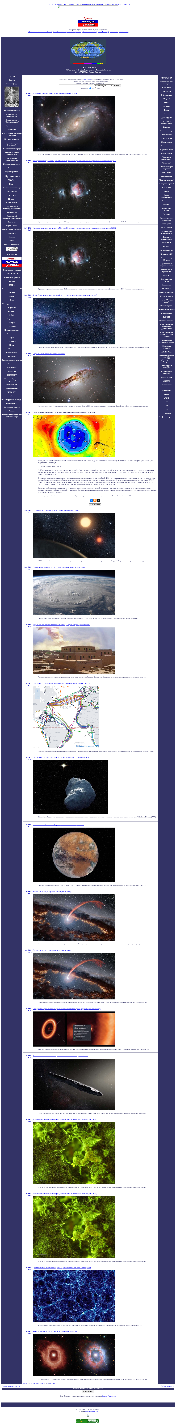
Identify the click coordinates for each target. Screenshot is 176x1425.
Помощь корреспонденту (11, 1386)
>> (57, 1383)
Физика (12, 237)
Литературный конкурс (166, 367)
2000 (166, 406)
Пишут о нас (12, 334)
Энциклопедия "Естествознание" (12, 121)
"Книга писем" (166, 172)
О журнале (12, 326)
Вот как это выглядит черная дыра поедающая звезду (52, 891)
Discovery (11, 199)
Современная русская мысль (166, 232)
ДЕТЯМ (166, 381)
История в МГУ (167, 254)
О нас (65, 4)
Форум (166, 394)
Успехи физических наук (12, 188)
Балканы (166, 106)
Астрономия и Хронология (166, 271)
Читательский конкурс (166, 372)
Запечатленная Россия (166, 280)
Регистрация (116, 4)
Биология (11, 222)
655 (38, 1383)
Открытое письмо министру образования (11, 208)
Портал (48, 4)
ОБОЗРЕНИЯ (166, 153)
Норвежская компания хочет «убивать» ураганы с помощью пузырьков (59, 567)
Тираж (11, 337)
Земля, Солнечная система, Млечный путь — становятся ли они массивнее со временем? (65, 295)
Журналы (11, 356)
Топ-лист (108, 4)
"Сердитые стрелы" (166, 184)
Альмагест (12, 168)
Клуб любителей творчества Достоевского (166, 326)
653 (32, 1383)
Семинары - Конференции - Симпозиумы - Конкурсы (88, 34)
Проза (166, 110)
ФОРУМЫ (166, 289)
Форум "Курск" (166, 306)
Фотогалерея (166, 201)
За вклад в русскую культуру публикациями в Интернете (166, 359)
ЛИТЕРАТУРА (166, 78)
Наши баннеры (12, 388)
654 (35, 1383)
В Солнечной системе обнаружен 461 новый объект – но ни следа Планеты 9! (61, 757)
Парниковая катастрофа (11, 149)
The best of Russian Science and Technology (12, 416)
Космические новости (12, 110)
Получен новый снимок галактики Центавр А (49, 354)
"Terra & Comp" (103, 32)
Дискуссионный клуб (166, 292)
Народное (12, 307)
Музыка (166, 205)
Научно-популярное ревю (119, 32)
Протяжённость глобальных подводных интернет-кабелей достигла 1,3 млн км (61, 683)
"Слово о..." (166, 163)
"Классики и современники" (166, 158)
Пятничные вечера (166, 321)
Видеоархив (166, 224)
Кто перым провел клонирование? (12, 153)
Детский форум (166, 313)
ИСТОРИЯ (166, 243)
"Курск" (166, 99)
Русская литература (11, 244)
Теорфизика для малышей (139, 32)
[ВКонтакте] (91, 500)
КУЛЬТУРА (166, 187)
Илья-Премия (166, 377)
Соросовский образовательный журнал (12, 217)
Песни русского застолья (11, 304)
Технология (11, 233)
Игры (12, 300)
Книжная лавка (87, 4)
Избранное (12, 364)
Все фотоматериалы (166, 417)
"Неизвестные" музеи (166, 209)
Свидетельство (87, 79)
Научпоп (12, 281)
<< (24, 1383)
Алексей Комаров (91, 1411)
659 (51, 1383)
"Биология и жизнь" (89, 32)
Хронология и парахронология (12, 159)
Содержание (57, 4)
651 (26, 1383)
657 (45, 1383)
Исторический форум (166, 309)
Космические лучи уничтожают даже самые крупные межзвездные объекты (60, 1056)
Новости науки (11, 403)
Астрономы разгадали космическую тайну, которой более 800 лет (56, 510)
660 (54, 1383)
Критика (166, 127)
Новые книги (166, 135)
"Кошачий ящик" (166, 176)
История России (166, 250)
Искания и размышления (166, 122)
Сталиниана (166, 285)
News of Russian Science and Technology (12, 134)
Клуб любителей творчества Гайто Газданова (166, 334)
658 (48, 1383)
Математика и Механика (11, 229)
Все (11, 396)
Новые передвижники (166, 196)
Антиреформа (12, 212)
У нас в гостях (166, 138)
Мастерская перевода (166, 347)
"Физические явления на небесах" (40, 32)
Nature (11, 184)
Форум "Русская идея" (166, 301)
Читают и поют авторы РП (12, 289)
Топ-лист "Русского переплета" (11, 380)
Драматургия (166, 117)
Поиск (11, 345)
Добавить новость (167, 1386)
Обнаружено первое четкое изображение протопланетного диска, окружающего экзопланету (66, 1009)
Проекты (11, 349)
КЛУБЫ (166, 317)
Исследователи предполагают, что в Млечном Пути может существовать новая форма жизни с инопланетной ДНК (74, 161)
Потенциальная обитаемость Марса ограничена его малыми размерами (58, 825)
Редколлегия (12, 319)
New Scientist (12, 191)
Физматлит (12, 130)
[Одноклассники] (95, 500)
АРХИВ (166, 398)
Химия (11, 241)
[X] (98, 500)
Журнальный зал (11, 126)
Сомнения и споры (167, 131)
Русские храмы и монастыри (166, 219)
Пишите (71, 4)
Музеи (11, 296)
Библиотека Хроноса (12, 277)
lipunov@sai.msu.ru (109, 1396)
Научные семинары (11, 139)
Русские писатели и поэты (12, 360)
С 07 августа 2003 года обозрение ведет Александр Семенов (88, 70)
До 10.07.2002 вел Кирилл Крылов (88, 72)
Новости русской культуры (11, 400)
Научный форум (12, 84)
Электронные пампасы (166, 386)
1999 (166, 409)
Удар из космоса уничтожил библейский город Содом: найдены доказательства (61, 625)
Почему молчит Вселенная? (12, 144)
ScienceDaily (11, 195)
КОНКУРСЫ (166, 352)
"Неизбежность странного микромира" (67, 32)
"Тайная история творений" (166, 168)
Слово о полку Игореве (166, 259)
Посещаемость (12, 353)
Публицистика (166, 95)
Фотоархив (12, 371)
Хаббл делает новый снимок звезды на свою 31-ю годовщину (55, 1331)
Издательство (166, 142)
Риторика (166, 214)
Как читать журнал (12, 330)
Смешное (11, 311)
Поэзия (166, 114)
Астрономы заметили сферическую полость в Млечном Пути (55, 93)
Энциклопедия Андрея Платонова (166, 341)
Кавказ (166, 102)
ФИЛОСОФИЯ (166, 227)
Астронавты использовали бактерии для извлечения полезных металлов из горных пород (65, 1119)
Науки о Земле (11, 226)
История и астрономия (11, 164)
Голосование (99, 4)
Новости (78, 4)
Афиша (12, 411)
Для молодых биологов (12, 270)
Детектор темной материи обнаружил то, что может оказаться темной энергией (62, 1268)
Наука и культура (12, 172)
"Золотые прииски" (166, 180)
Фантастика (166, 391)
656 (41, 1383)
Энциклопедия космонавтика (11, 115)
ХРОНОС (166, 247)
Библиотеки (11, 368)
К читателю (166, 87)
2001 (166, 402)
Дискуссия (126, 4)
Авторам (12, 322)
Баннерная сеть (12, 385)
